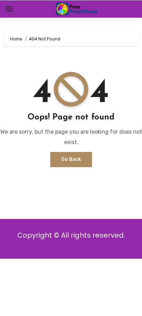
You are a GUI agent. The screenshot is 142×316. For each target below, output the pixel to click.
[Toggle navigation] (8, 9)
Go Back (71, 159)
